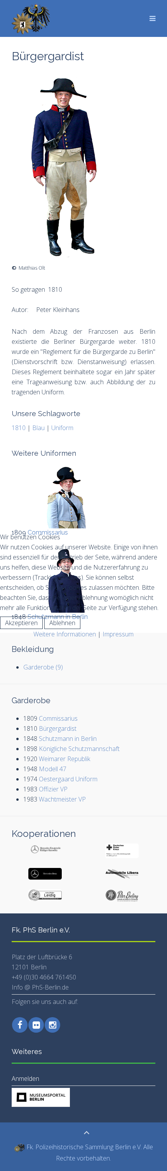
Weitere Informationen (64, 634)
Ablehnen (62, 623)
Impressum (118, 634)
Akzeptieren (21, 623)
